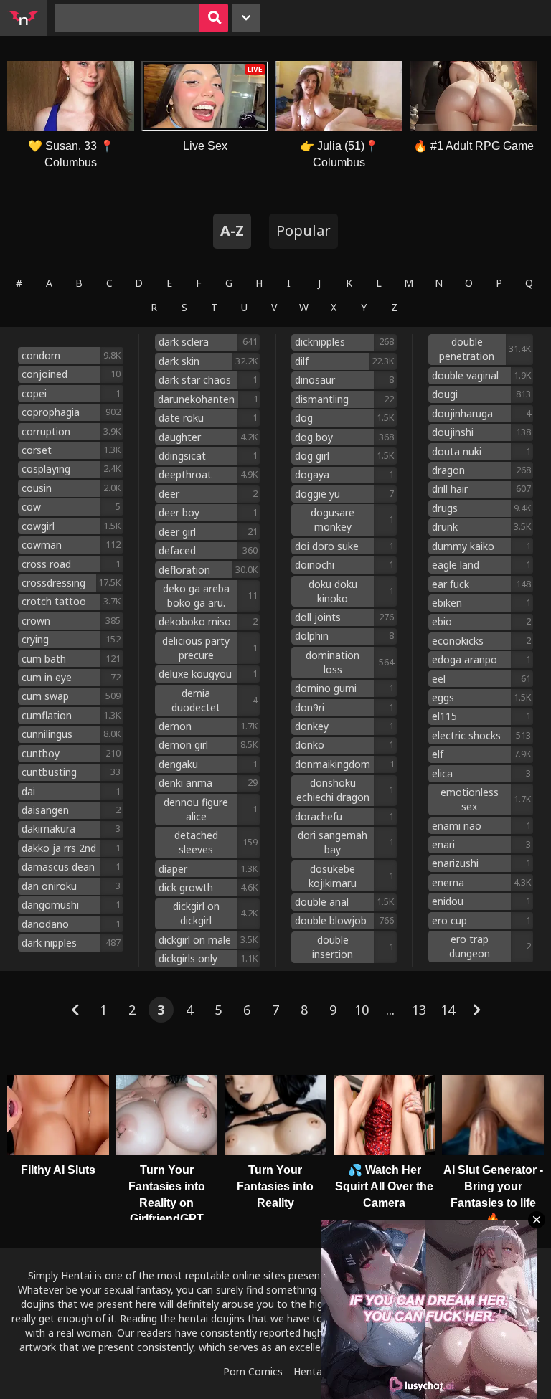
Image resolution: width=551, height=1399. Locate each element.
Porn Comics (253, 1371)
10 (361, 1009)
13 (419, 1009)
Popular (303, 230)
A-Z (232, 230)
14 (448, 1009)
